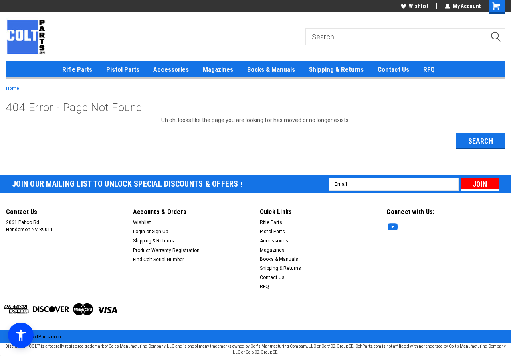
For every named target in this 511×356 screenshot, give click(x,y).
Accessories (171, 69)
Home (12, 88)
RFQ (429, 69)
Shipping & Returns (336, 69)
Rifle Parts (77, 69)
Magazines (218, 69)
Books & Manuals (271, 69)
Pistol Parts (122, 69)
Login (139, 231)
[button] (21, 335)
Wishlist (418, 6)
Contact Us (393, 69)
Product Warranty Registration (166, 250)
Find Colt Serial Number (158, 259)
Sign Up (160, 231)
